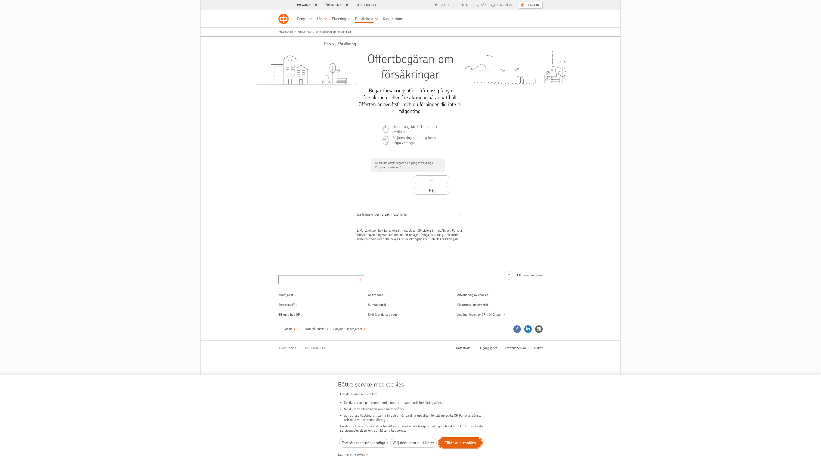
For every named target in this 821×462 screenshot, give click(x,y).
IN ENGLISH (442, 5)
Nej (431, 190)
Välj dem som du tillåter (413, 442)
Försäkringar (305, 31)
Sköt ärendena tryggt (382, 315)
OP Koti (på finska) (312, 329)
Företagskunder (336, 5)
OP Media (285, 329)
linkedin (528, 329)
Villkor (538, 348)
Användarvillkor (515, 348)
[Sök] (359, 279)
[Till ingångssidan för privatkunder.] (283, 19)
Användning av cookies (472, 295)
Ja (432, 179)
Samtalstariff (377, 305)
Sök (483, 5)
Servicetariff (286, 305)
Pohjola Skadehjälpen (348, 329)
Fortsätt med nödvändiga (363, 442)
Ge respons (375, 295)
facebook (517, 329)
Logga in (533, 5)
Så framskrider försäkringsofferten (383, 214)
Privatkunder (307, 5)
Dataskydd (463, 348)
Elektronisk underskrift (472, 305)
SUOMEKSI (463, 5)
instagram (539, 329)
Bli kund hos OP (289, 315)
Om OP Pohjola (366, 5)
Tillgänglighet (487, 348)
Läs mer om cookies (351, 454)
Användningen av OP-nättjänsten (479, 315)
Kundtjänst (505, 5)
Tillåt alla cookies (460, 442)
